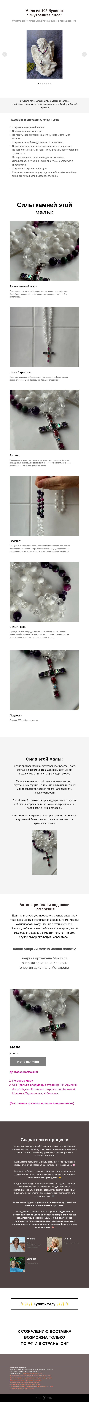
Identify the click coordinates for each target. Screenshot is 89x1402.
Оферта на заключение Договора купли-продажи (26, 1380)
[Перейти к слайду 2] (40, 83)
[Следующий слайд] (84, 54)
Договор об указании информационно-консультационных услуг (30, 1376)
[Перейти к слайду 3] (42, 83)
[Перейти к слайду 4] (44, 83)
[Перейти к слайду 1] (38, 83)
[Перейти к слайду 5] (46, 83)
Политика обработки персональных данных (24, 1382)
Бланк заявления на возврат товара (22, 1388)
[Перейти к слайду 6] (48, 83)
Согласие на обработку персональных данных (25, 1384)
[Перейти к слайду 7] (50, 83)
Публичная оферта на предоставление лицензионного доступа (31, 1378)
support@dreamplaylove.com (32, 1373)
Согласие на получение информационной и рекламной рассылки (31, 1386)
